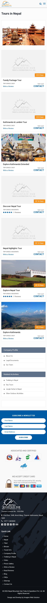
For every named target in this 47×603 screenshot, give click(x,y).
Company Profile (10, 553)
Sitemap (7, 581)
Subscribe (23, 437)
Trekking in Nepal (12, 380)
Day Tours (9, 385)
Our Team (9, 365)
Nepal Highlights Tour (12, 248)
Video (6, 560)
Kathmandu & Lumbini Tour (15, 122)
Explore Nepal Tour (11, 290)
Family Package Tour (12, 80)
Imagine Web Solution (32, 597)
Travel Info (8, 550)
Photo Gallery (9, 564)
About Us (9, 356)
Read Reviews (9, 571)
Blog (5, 574)
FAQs (6, 577)
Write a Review (8, 86)
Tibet (6, 543)
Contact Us (8, 584)
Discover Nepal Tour (12, 206)
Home (6, 536)
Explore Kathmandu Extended (16, 164)
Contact (39, 86)
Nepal (6, 540)
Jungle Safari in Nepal (14, 389)
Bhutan (6, 547)
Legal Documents (12, 360)
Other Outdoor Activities (14, 393)
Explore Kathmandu (11, 332)
